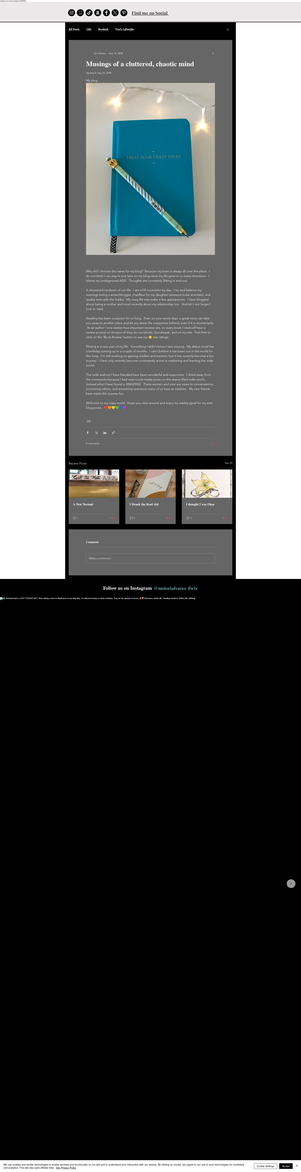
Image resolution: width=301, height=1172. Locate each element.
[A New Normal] (94, 484)
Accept (286, 1166)
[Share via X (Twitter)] (96, 432)
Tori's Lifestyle (124, 29)
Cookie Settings (265, 1166)
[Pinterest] (123, 12)
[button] (228, 29)
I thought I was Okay (200, 504)
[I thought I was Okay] (207, 484)
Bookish (103, 29)
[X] (115, 12)
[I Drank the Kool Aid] (150, 484)
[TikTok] (89, 12)
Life (88, 29)
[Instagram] (71, 12)
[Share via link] (113, 432)
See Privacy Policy (66, 1167)
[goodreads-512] (80, 12)
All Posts (74, 29)
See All (228, 462)
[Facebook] (106, 12)
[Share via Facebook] (87, 432)
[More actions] (213, 53)
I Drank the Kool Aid (144, 504)
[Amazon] (97, 12)
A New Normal (83, 504)
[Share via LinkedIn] (104, 432)
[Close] (297, 1166)
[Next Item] (291, 883)
